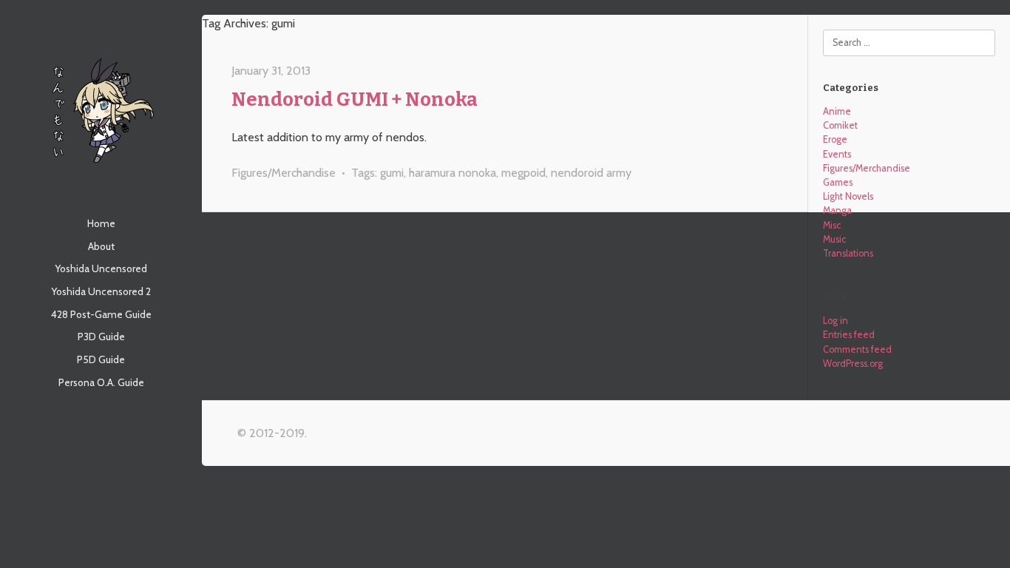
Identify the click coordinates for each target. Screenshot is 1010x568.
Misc (832, 225)
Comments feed (857, 349)
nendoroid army (591, 173)
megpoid (523, 173)
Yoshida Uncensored (101, 268)
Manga (837, 210)
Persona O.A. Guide (101, 382)
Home (101, 223)
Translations (848, 253)
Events (837, 154)
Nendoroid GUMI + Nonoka (354, 99)
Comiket (840, 125)
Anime (837, 111)
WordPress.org (853, 363)
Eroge (835, 139)
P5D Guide (101, 359)
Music (834, 239)
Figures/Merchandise (283, 173)
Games (838, 182)
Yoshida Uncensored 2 (101, 291)
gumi (392, 173)
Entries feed (849, 334)
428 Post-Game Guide (101, 314)
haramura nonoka (452, 173)
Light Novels (848, 196)
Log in (835, 320)
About (101, 246)
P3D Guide (101, 336)
